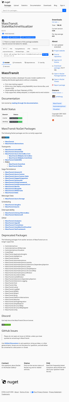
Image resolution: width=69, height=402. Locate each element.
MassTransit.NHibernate (14, 191)
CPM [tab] (28, 49)
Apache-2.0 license (58, 61)
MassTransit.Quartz (12, 207)
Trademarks (6, 394)
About (17, 392)
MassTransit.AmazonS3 (13, 172)
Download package (57, 67)
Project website (59, 51)
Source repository (57, 55)
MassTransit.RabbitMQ (13, 160)
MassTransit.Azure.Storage (15, 199)
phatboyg (59, 97)
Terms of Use (24, 392)
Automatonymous (59, 106)
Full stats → (55, 22)
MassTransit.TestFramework (15, 229)
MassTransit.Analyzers (13, 221)
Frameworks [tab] (18, 62)
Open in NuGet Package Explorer (60, 75)
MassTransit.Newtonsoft (14, 215)
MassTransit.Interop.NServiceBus (17, 213)
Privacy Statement (55, 392)
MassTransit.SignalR (12, 223)
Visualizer (56, 109)
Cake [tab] (28, 51)
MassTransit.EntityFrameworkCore (17, 184)
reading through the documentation (25, 103)
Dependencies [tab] (30, 62)
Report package (59, 85)
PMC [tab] (11, 49)
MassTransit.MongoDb (13, 189)
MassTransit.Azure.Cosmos (14, 174)
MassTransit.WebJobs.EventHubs (20, 158)
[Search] (64, 10)
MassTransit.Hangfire (13, 205)
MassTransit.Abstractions (14, 144)
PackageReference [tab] (20, 49)
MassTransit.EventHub (17, 164)
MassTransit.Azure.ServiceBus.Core (17, 154)
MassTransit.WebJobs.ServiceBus (20, 156)
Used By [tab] (41, 62)
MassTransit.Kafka (15, 166)
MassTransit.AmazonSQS (14, 152)
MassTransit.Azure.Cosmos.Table (17, 176)
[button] (45, 54)
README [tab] (7, 62)
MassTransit (9, 142)
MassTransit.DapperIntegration (16, 178)
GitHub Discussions (12, 343)
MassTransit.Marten (12, 187)
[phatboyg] (53, 96)
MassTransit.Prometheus (14, 225)
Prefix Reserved (9, 33)
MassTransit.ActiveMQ (13, 150)
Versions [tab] (7, 66)
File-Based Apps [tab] (20, 51)
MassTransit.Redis (11, 193)
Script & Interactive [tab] (8, 51)
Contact (5, 363)
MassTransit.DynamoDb (13, 180)
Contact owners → (57, 92)
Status (27, 363)
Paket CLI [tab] (35, 49)
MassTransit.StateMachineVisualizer (18, 227)
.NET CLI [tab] (5, 49)
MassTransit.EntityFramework (16, 182)
